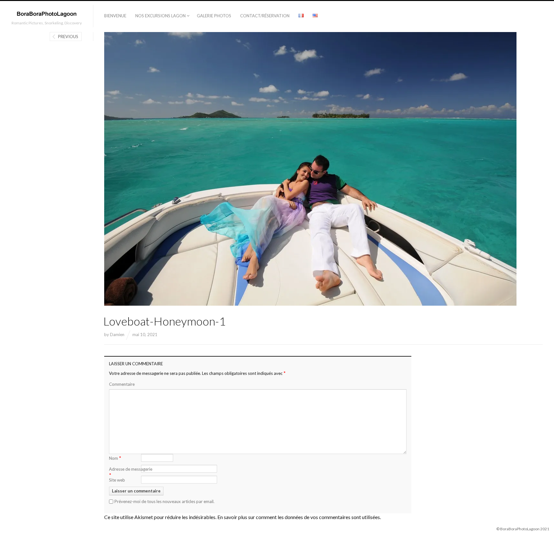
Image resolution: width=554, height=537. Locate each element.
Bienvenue (115, 15)
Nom (115, 458)
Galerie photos (214, 15)
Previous (68, 36)
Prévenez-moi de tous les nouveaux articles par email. (164, 501)
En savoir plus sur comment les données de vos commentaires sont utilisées (298, 517)
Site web (117, 480)
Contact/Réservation (265, 15)
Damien (117, 334)
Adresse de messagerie (130, 472)
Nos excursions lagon (160, 15)
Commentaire (122, 384)
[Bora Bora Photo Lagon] (46, 14)
